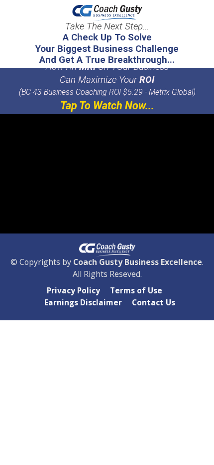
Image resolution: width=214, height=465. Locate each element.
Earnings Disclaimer (83, 303)
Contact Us (153, 303)
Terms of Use (136, 291)
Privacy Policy (73, 291)
